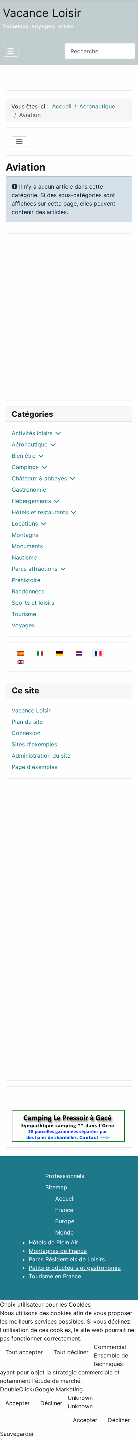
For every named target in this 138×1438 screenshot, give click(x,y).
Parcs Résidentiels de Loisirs (67, 1259)
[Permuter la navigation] (10, 51)
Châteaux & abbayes (39, 478)
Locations (25, 523)
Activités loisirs (32, 433)
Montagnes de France (58, 1250)
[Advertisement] (69, 308)
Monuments (27, 546)
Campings (25, 467)
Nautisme (24, 557)
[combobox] (99, 51)
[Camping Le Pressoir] (68, 1125)
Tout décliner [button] (70, 1352)
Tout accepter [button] (24, 1352)
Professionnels (64, 1175)
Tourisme (24, 613)
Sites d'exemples (34, 744)
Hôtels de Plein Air (53, 1242)
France (64, 1209)
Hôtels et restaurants (40, 512)
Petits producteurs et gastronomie (75, 1267)
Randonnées (28, 591)
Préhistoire (26, 580)
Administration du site (41, 755)
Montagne (25, 534)
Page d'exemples (34, 766)
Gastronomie (29, 489)
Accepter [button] (17, 1403)
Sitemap (56, 1187)
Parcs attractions (34, 568)
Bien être (23, 455)
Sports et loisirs (33, 602)
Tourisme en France (55, 1276)
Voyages (23, 625)
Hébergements (31, 500)
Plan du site (27, 721)
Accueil (65, 1198)
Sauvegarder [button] (17, 1433)
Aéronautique (29, 444)
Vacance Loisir (31, 710)
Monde (64, 1232)
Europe (64, 1221)
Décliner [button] (51, 1403)
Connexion (26, 732)
